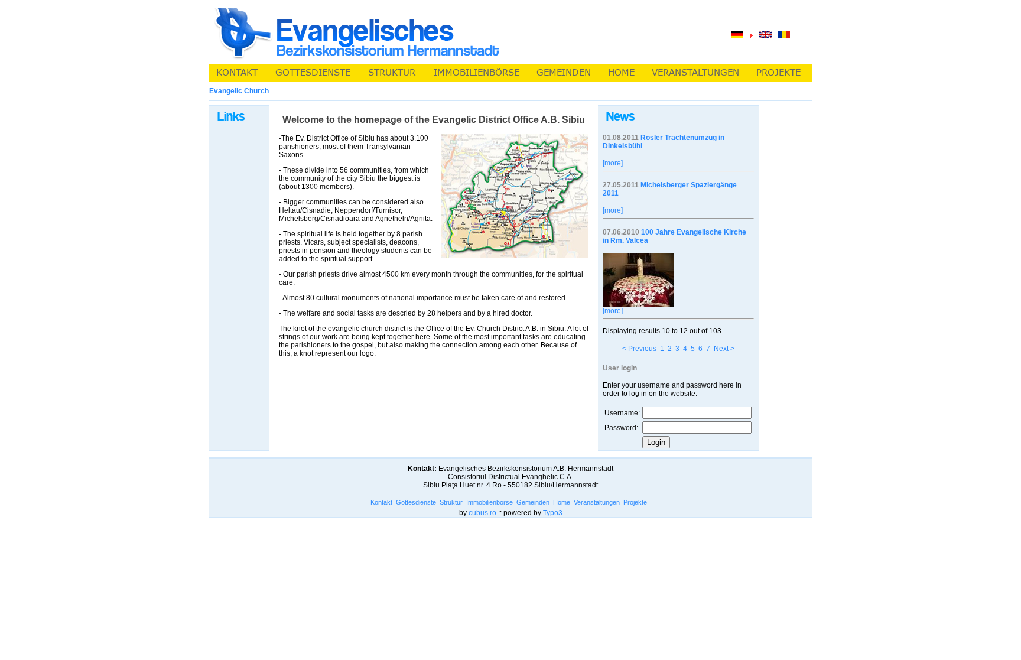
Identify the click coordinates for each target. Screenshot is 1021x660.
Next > (724, 348)
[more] (613, 163)
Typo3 (552, 513)
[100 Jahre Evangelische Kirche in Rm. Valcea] (638, 304)
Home (561, 502)
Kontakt (381, 502)
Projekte (635, 502)
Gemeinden (532, 502)
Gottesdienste (416, 502)
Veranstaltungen (597, 502)
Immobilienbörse (489, 502)
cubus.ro (482, 513)
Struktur (451, 502)
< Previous (639, 348)
